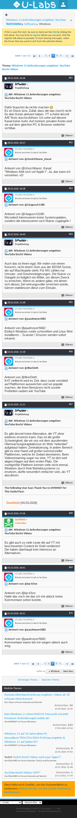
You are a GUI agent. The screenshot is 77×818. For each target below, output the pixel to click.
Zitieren (69, 136)
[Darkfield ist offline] (8, 523)
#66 (71, 351)
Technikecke (13, 24)
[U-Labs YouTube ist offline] (8, 152)
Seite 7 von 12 (22, 55)
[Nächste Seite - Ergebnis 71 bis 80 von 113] (67, 56)
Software (29, 24)
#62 (71, 142)
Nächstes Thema (50, 679)
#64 (71, 234)
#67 (71, 404)
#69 (71, 567)
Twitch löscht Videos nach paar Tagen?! (37, 757)
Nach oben (68, 671)
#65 (71, 302)
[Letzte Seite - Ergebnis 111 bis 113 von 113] (72, 56)
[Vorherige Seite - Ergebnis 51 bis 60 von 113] (39, 56)
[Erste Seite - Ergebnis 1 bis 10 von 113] (34, 56)
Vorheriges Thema (27, 679)
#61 (71, 78)
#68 (71, 513)
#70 (71, 613)
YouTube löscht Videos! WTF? (22, 772)
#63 (71, 188)
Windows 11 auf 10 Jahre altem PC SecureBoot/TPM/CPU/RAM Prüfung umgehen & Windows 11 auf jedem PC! (34, 738)
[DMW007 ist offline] (8, 86)
